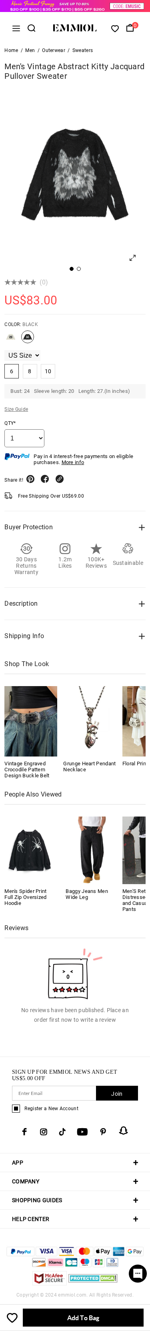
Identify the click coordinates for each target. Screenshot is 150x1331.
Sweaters (82, 50)
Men (30, 50)
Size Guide (16, 409)
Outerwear (53, 50)
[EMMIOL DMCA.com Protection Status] (93, 1283)
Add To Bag (83, 1317)
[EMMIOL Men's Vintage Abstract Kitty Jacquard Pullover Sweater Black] (27, 340)
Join (116, 1094)
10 (48, 371)
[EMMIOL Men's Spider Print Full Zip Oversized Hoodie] (29, 850)
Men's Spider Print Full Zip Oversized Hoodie (25, 897)
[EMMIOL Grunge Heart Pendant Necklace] (89, 721)
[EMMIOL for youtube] (82, 1131)
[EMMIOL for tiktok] (62, 1131)
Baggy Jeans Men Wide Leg (87, 894)
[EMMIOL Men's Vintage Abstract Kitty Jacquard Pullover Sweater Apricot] (11, 340)
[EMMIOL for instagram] (43, 1131)
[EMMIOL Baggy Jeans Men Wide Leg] (91, 850)
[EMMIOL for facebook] (24, 1131)
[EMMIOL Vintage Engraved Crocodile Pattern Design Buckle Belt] (30, 721)
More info (73, 462)
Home (11, 50)
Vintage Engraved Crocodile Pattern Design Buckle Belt (26, 770)
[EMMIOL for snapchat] (123, 1131)
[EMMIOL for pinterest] (103, 1131)
